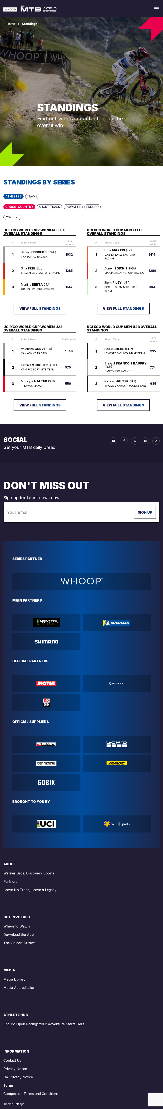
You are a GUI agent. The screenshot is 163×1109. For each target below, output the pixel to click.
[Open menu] (156, 8)
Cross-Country (19, 207)
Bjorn (117, 282)
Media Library (14, 979)
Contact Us (12, 1060)
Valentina (36, 349)
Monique (38, 381)
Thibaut (125, 365)
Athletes (13, 196)
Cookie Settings (14, 1104)
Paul (118, 349)
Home (11, 24)
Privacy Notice (15, 1069)
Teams (32, 196)
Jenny (38, 252)
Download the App (18, 934)
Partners (10, 881)
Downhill (73, 207)
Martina (36, 284)
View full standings (39, 308)
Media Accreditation (19, 987)
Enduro (92, 207)
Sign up (145, 512)
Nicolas (120, 381)
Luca (119, 250)
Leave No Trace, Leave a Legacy (29, 890)
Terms (8, 1085)
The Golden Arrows (19, 943)
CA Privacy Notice (18, 1077)
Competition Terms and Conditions (31, 1094)
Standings (30, 24)
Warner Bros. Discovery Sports (28, 873)
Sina (31, 268)
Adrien (120, 268)
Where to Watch (16, 926)
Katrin (39, 365)
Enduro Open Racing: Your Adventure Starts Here (43, 1024)
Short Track (49, 207)
